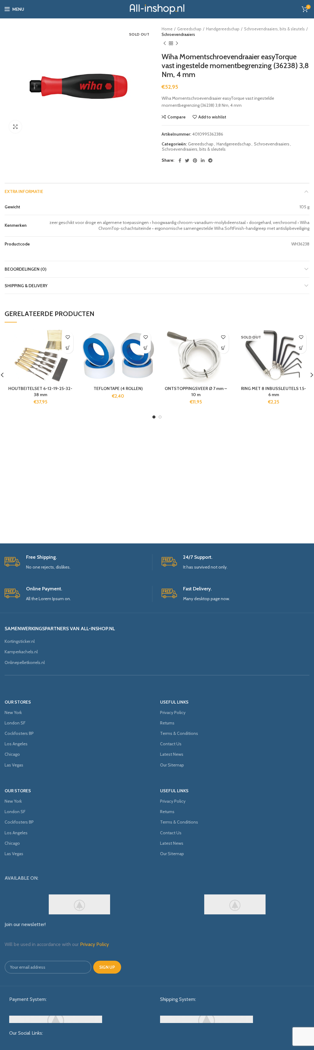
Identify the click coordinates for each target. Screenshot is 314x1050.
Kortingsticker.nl (20, 641)
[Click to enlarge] (15, 127)
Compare (176, 117)
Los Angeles (16, 744)
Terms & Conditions (179, 733)
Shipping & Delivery (26, 285)
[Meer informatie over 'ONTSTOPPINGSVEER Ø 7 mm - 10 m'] (223, 348)
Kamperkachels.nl (21, 651)
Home (167, 28)
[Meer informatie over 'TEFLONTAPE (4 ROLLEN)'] (145, 348)
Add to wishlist (212, 117)
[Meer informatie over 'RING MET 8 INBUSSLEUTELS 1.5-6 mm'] (301, 348)
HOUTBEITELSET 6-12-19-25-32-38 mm (40, 391)
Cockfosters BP (19, 733)
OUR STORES (18, 702)
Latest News (171, 754)
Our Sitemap (172, 765)
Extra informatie (24, 191)
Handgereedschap (222, 28)
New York (13, 712)
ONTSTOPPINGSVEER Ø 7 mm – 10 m (196, 391)
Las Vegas (14, 765)
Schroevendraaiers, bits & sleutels (274, 28)
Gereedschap (189, 28)
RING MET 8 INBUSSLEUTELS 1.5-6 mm (273, 391)
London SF (15, 723)
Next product (177, 43)
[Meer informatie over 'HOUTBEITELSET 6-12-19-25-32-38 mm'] (68, 348)
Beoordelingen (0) (25, 269)
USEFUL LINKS (174, 702)
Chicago (12, 754)
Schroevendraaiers (178, 34)
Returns (167, 723)
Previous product (165, 43)
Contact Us (171, 744)
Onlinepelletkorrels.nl (25, 662)
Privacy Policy (173, 712)
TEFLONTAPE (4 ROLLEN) (118, 388)
